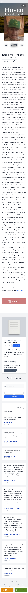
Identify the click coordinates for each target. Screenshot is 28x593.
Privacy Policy (10, 586)
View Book (7, 345)
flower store (19, 290)
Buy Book (16, 345)
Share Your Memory (10, 370)
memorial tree (21, 288)
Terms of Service (18, 586)
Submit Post (14, 396)
